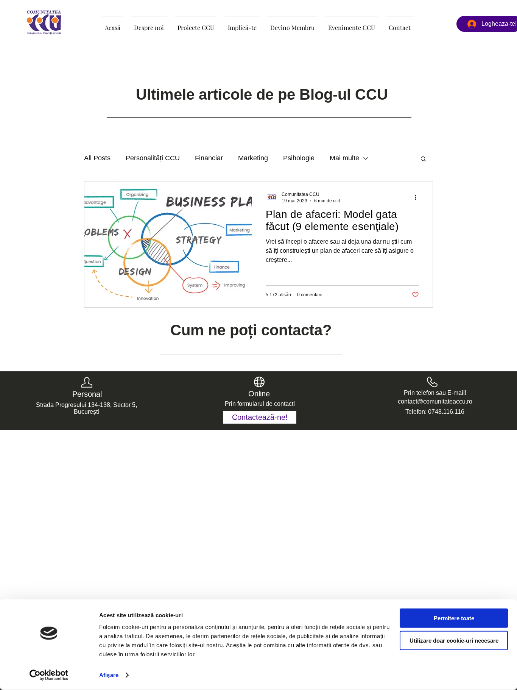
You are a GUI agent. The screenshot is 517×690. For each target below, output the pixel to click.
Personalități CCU (153, 158)
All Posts (97, 158)
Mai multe (344, 158)
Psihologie (299, 158)
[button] (196, 24)
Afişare (108, 675)
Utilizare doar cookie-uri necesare (454, 640)
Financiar (209, 158)
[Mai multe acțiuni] (417, 197)
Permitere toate (454, 618)
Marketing (253, 158)
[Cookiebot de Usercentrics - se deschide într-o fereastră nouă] (49, 675)
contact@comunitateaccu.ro (435, 401)
